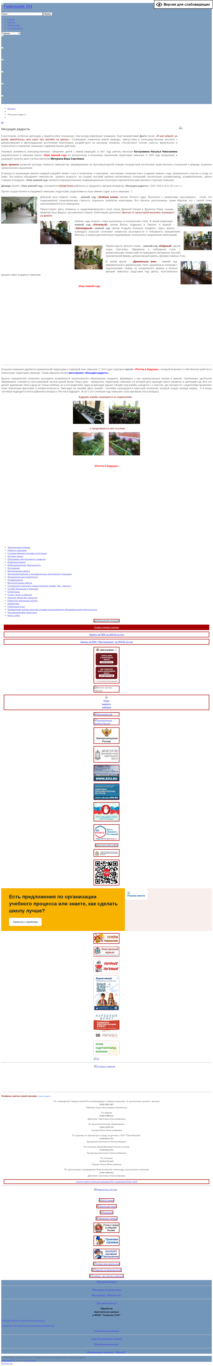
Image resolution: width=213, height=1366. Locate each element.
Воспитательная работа (19, 582)
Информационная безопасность (24, 565)
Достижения (13, 568)
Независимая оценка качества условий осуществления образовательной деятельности (52, 609)
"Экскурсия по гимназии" (106, 1330)
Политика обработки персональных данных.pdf (23, 1320)
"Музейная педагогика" (106, 1344)
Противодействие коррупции (22, 612)
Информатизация (16, 562)
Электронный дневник (18, 547)
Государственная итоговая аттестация (27, 553)
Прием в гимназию (17, 550)
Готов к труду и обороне (19, 594)
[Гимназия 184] (16, 6)
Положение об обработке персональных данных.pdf (28, 1325)
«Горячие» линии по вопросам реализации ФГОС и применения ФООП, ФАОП (106, 1181)
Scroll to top (6, 1363)
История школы (15, 556)
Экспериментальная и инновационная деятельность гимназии (39, 573)
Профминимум (15, 579)
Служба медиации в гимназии (22, 588)
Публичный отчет (16, 606)
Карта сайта (13, 615)
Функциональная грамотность (22, 576)
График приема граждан (106, 627)
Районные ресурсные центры (22, 600)
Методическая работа (18, 570)
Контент (11, 108)
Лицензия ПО (8, 1360)
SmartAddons (30, 1360)
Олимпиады (13, 591)
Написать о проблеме (25, 922)
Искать (47, 14)
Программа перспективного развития (26, 559)
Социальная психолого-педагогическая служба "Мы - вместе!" (39, 585)
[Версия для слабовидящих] (183, 7)
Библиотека (13, 603)
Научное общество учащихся (22, 597)
